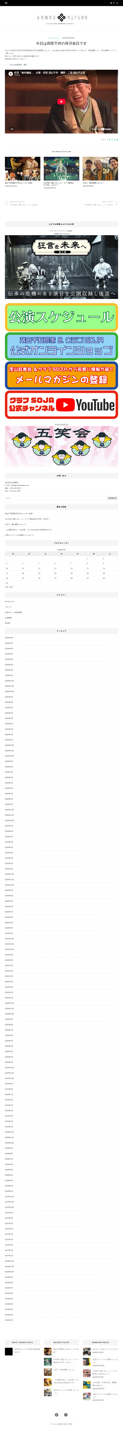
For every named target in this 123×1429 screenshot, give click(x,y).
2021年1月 (9, 998)
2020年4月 (9, 1046)
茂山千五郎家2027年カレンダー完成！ (19, 183)
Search (112, 498)
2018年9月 (9, 1148)
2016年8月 (9, 1282)
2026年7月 (9, 643)
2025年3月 (9, 729)
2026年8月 (9, 638)
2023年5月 (9, 847)
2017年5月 (9, 1234)
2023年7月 (9, 837)
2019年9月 (9, 1084)
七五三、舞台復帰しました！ (94, 183)
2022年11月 (9, 879)
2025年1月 (9, 740)
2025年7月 (9, 708)
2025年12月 (9, 681)
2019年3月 (9, 1116)
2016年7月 (9, 1288)
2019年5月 (9, 1105)
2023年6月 (9, 842)
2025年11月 (9, 686)
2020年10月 (9, 1014)
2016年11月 (9, 1266)
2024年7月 (9, 772)
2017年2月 (9, 1250)
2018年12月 (9, 1132)
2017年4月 (9, 1239)
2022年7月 (9, 901)
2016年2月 (9, 1315)
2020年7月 (9, 1030)
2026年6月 (9, 648)
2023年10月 (9, 820)
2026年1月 (9, 675)
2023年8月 (9, 831)
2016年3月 (9, 1309)
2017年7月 (9, 1223)
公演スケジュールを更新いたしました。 (20, 535)
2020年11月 (9, 1008)
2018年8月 (9, 1153)
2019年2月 (9, 1121)
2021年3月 (9, 987)
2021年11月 (9, 944)
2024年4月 (9, 788)
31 (7, 583)
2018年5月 (9, 1170)
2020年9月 (9, 1019)
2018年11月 (9, 1137)
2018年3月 (9, 1180)
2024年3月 (9, 793)
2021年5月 (9, 976)
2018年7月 (9, 1159)
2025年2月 (9, 734)
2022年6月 (9, 906)
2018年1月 (9, 1191)
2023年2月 (9, 863)
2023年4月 (9, 853)
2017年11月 (9, 1202)
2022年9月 (9, 890)
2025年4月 (9, 724)
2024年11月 (9, 751)
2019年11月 (9, 1073)
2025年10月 (9, 691)
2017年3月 (9, 1245)
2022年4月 (9, 917)
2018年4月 (9, 1175)
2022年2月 (9, 928)
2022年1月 (9, 933)
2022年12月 (9, 874)
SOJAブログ (54, 38)
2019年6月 (9, 1100)
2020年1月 (9, 1062)
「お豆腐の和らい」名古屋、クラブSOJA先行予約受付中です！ (29, 530)
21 (72, 573)
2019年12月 (9, 1067)
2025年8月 (9, 702)
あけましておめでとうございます (105, 1349)
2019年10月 (9, 1078)
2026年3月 (9, 665)
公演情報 (8, 618)
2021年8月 (9, 960)
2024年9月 (9, 761)
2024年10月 (9, 756)
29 (88, 578)
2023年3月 (9, 858)
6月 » (11, 587)
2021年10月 (9, 949)
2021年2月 (9, 992)
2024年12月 (9, 745)
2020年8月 (9, 1025)
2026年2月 (9, 670)
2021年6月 (9, 971)
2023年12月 (9, 810)
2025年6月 (9, 713)
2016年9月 (9, 1277)
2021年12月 (9, 939)
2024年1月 (9, 804)
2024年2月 (9, 799)
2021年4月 (9, 982)
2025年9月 (9, 697)
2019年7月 (9, 1094)
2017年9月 (9, 1213)
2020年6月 (9, 1035)
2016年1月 (9, 1320)
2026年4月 (9, 659)
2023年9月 (9, 826)
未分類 (7, 623)
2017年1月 (9, 1256)
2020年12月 (9, 1003)
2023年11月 (9, 815)
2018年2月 (9, 1186)
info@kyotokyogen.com (20, 485)
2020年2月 (9, 1057)
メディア (8, 607)
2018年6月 (9, 1164)
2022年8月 (9, 896)
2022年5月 (9, 912)
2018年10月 (9, 1143)
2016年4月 (9, 1304)
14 (72, 568)
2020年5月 (9, 1041)
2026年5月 (9, 654)
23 (104, 573)
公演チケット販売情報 (13, 612)
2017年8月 (9, 1218)
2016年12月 (9, 1261)
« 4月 (7, 587)
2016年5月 (9, 1299)
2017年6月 (9, 1229)
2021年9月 (9, 955)
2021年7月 (9, 965)
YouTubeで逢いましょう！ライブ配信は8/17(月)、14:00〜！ (59, 184)
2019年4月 (9, 1111)
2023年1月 (9, 869)
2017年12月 (9, 1197)
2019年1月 (9, 1127)
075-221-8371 (15, 488)
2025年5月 (9, 718)
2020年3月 (9, 1051)
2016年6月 (9, 1293)
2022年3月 (9, 922)
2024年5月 (9, 783)
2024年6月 (9, 777)
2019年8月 (9, 1089)
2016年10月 (9, 1272)
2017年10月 (9, 1207)
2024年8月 (9, 767)
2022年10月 (9, 885)
